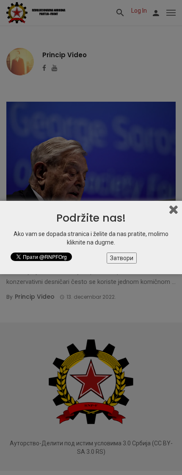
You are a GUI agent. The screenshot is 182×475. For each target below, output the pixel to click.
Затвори (121, 258)
